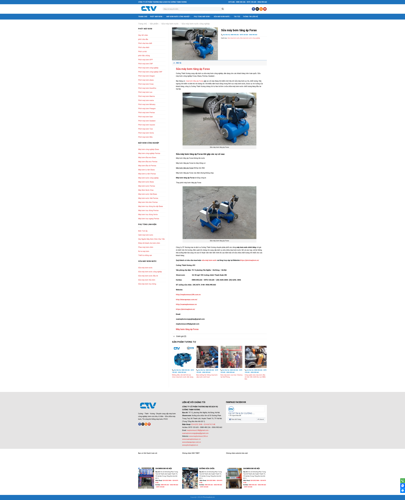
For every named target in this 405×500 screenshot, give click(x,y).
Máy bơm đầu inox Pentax (147, 162)
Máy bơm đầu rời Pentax (147, 166)
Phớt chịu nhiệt (143, 47)
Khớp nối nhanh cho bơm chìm (149, 243)
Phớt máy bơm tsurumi (146, 125)
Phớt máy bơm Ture (145, 129)
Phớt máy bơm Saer (145, 117)
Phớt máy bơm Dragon (146, 76)
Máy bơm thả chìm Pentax (148, 202)
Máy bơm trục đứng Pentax (148, 210)
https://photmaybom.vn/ (249, 260)
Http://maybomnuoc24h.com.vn (188, 295)
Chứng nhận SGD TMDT (191, 453)
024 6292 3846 (196, 424)
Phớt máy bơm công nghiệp (148, 68)
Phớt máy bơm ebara (146, 80)
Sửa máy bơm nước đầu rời (148, 276)
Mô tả (178, 63)
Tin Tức (237, 17)
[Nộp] (222, 9)
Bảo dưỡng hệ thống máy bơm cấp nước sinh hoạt (207, 376)
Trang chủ (142, 17)
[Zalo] (402, 485)
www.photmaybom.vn (190, 445)
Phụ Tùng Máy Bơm (202, 17)
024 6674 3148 (209, 424)
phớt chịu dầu (143, 39)
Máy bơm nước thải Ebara (147, 194)
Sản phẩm (154, 24)
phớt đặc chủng (144, 56)
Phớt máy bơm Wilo (145, 137)
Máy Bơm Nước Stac (146, 190)
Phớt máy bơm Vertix (146, 133)
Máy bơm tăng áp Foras (187, 329)
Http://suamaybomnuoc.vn (186, 304)
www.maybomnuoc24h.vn (198, 436)
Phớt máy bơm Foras (146, 84)
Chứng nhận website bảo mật (237, 453)
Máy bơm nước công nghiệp (178, 17)
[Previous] (172, 365)
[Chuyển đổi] (174, 63)
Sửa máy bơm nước (222, 17)
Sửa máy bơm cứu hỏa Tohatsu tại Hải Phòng (231, 376)
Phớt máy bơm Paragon (147, 109)
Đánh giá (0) (181, 336)
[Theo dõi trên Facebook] (253, 9)
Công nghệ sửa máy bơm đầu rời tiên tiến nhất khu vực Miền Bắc (255, 377)
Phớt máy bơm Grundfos (147, 88)
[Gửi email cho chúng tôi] (257, 9)
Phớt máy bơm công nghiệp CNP (150, 72)
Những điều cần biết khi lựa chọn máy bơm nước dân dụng (182, 376)
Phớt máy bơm (156, 17)
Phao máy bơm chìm (145, 247)
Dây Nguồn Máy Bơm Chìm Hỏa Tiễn (151, 239)
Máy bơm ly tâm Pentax (147, 174)
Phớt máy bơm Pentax (146, 113)
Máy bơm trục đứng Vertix (148, 214)
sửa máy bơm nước (209, 260)
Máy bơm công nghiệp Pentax (149, 153)
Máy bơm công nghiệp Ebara (148, 149)
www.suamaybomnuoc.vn (191, 439)
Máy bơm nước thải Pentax (148, 198)
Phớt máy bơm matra (146, 100)
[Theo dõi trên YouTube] (265, 9)
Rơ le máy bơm (143, 251)
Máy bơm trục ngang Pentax (148, 219)
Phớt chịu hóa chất (145, 43)
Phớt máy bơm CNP (145, 64)
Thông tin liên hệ (250, 17)
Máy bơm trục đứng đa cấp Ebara (150, 206)
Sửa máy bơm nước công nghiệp (196, 24)
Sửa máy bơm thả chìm (146, 280)
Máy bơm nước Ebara (146, 182)
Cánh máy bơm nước (145, 235)
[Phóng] (175, 58)
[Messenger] (402, 490)
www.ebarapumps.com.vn (191, 442)
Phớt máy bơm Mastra (146, 96)
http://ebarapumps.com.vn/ (186, 300)
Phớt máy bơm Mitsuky (146, 104)
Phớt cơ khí (142, 52)
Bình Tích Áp (143, 231)
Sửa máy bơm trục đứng (147, 284)
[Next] (266, 365)
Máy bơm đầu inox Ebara (147, 158)
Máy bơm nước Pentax (146, 186)
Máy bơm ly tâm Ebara (146, 170)
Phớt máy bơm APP (145, 60)
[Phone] (402, 480)
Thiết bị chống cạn (145, 255)
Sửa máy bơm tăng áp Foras (193, 68)
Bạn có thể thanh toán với (147, 453)
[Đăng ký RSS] (261, 9)
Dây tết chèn (143, 35)
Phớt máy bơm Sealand (146, 121)
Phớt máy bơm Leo (145, 92)
